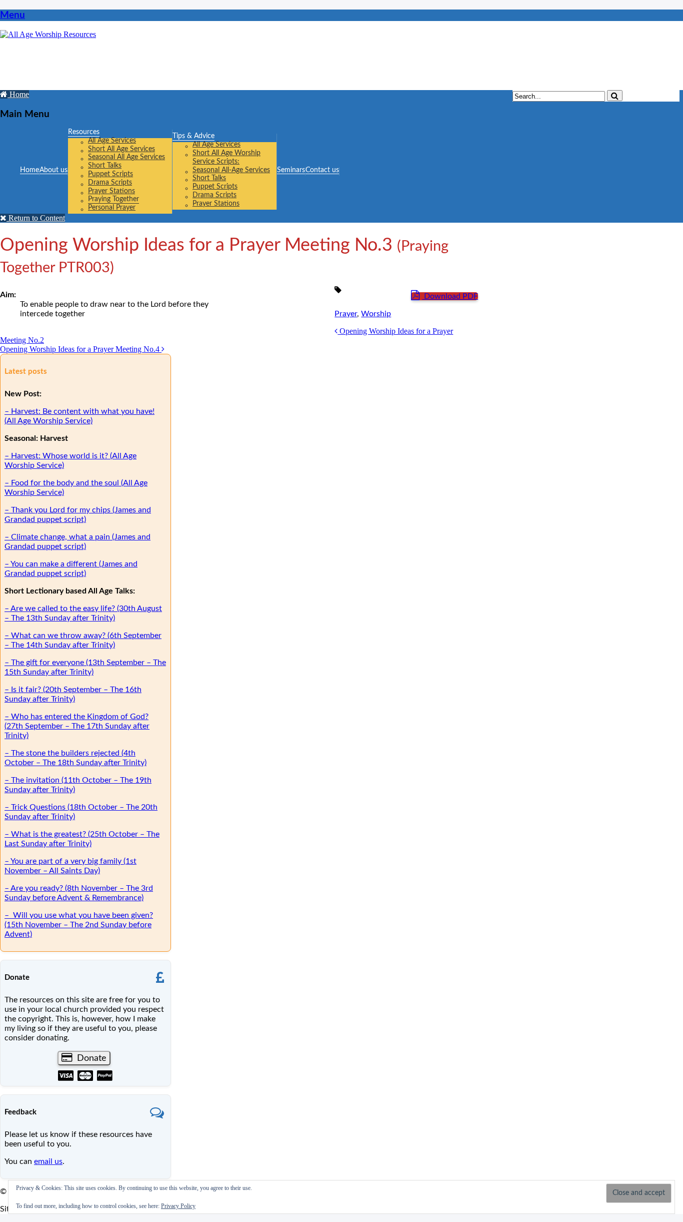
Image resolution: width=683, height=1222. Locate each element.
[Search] (614, 95)
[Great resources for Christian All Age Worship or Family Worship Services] (48, 34)
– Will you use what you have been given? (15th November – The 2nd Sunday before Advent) (78, 924)
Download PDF (450, 296)
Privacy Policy (178, 1205)
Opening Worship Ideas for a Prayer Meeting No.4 (81, 349)
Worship (376, 314)
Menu (12, 15)
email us (48, 1161)
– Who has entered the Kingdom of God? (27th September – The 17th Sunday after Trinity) (77, 726)
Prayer (345, 314)
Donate (90, 1058)
